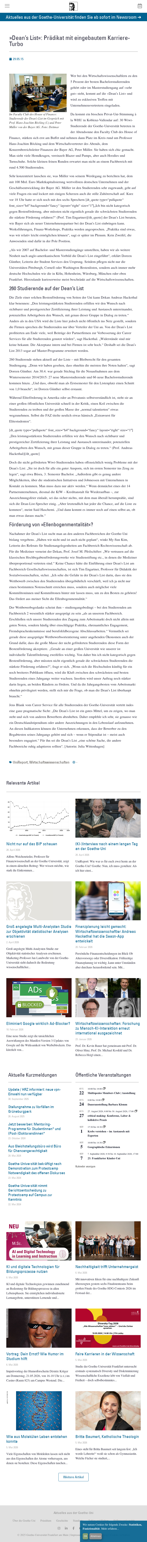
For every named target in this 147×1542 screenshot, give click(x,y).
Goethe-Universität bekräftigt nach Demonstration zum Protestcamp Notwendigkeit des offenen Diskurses (36, 1168)
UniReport (20, 762)
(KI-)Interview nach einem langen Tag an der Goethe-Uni (106, 846)
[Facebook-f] (73, 1528)
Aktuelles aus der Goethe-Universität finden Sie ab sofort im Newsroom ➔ (73, 17)
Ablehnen (96, 1536)
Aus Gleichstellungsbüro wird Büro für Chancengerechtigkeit (34, 1148)
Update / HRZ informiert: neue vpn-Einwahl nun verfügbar (34, 1091)
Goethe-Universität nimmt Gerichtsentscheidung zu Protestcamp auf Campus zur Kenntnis (30, 1192)
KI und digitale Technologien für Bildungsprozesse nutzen (33, 1269)
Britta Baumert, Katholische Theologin (107, 1436)
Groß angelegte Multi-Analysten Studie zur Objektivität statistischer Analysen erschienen (38, 931)
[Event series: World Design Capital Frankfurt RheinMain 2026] (136, 1111)
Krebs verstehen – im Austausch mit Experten (109, 1133)
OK (85, 1536)
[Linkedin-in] (66, 1528)
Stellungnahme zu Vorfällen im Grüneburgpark (31, 1109)
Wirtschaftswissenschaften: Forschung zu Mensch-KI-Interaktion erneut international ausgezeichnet (107, 1028)
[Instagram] (58, 1528)
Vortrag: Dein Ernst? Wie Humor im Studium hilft (35, 1356)
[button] (73, 1477)
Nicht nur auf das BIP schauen (31, 843)
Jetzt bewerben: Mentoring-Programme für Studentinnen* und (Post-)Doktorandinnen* (34, 1129)
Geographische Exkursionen (104, 1147)
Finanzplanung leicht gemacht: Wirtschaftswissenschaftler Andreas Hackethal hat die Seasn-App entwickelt (105, 934)
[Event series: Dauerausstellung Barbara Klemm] (103, 1099)
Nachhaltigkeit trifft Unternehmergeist (106, 1266)
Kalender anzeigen (85, 1166)
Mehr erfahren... (110, 1528)
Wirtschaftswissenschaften (49, 762)
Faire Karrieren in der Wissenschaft (104, 1353)
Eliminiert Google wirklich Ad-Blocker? (38, 1023)
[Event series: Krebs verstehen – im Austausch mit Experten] (104, 1126)
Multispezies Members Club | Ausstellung (111, 1093)
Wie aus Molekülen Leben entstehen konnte (36, 1439)
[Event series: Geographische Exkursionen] (104, 1142)
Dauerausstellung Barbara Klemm (107, 1104)
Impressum (76, 1535)
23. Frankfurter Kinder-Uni (104, 1158)
